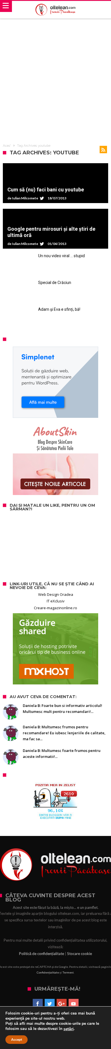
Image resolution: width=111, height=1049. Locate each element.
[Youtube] (74, 1004)
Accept (16, 1039)
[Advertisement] (55, 77)
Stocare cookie (79, 953)
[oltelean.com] (55, 9)
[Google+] (62, 1004)
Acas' (7, 146)
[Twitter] (50, 1004)
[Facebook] (38, 1004)
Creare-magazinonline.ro (55, 607)
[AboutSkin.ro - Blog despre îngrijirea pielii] (55, 459)
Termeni (68, 972)
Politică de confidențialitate (41, 953)
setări (68, 1029)
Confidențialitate (48, 972)
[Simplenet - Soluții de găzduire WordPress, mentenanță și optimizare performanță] (55, 382)
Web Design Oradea (55, 594)
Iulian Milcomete (25, 198)
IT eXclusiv (56, 601)
